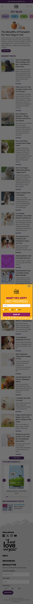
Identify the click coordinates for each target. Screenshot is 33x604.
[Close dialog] (29, 286)
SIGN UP (16, 314)
